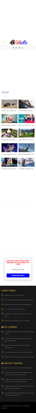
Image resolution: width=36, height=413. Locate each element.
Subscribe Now (18, 275)
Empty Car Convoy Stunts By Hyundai (14, 111)
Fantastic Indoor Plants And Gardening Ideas (18, 304)
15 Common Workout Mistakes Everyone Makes (18, 300)
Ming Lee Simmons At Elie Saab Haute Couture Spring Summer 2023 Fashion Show (18, 374)
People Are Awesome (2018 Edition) (14, 140)
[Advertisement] (18, 19)
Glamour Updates (13, 363)
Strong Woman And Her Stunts (12, 169)
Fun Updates (10, 326)
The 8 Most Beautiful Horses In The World (17, 321)
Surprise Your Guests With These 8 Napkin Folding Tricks (17, 346)
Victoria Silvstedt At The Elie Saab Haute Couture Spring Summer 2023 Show (19, 387)
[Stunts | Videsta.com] (17, 41)
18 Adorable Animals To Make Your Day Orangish (19, 357)
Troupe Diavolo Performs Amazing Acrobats (17, 154)
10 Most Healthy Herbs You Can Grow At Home (18, 352)
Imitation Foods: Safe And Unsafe (14, 295)
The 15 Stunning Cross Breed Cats (14, 309)
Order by (6, 96)
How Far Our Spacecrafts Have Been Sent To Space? (18, 315)
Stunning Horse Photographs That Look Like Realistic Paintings (17, 340)
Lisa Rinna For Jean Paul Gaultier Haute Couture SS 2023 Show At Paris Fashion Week (18, 380)
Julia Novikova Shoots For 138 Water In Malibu (18, 368)
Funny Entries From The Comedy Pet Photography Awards (19, 333)
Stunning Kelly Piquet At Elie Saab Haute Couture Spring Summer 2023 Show (19, 394)
